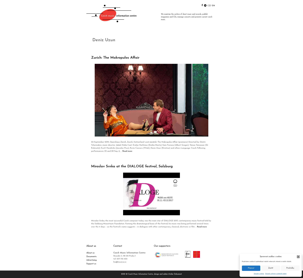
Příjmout (251, 268)
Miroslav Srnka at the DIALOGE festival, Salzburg (132, 166)
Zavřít (270, 268)
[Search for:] (197, 5)
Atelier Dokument (175, 274)
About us (90, 253)
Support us (91, 264)
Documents (91, 257)
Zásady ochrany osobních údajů (275, 273)
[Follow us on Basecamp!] (205, 5)
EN (213, 6)
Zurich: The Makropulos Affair (115, 58)
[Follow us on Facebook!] (202, 5)
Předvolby (290, 268)
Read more (127, 151)
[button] (298, 257)
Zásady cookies (259, 273)
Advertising (91, 260)
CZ (209, 6)
